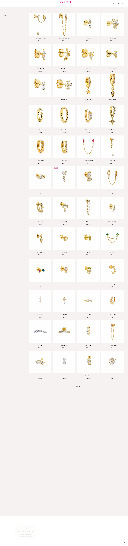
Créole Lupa (112, 284)
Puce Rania (64, 191)
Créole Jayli (64, 160)
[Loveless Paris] (64, 3)
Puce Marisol (40, 68)
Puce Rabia (64, 221)
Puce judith (40, 284)
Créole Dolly (88, 99)
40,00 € (88, 224)
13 (77, 387)
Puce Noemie (112, 375)
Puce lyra (64, 375)
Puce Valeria (40, 99)
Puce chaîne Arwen (112, 345)
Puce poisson (40, 191)
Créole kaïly (88, 129)
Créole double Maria (112, 191)
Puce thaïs (64, 252)
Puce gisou (64, 345)
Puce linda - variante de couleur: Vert (113, 258)
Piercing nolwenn (40, 375)
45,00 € (88, 163)
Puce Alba (88, 314)
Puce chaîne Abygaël (64, 38)
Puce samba (88, 284)
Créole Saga (88, 345)
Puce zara (64, 284)
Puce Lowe (40, 314)
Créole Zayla (40, 129)
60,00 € (40, 41)
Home (5, 11)
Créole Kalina (112, 99)
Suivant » (81, 387)
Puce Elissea (88, 375)
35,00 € (64, 41)
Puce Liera (64, 68)
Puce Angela (40, 345)
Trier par (31, 11)
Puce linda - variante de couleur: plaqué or (111, 258)
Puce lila (88, 252)
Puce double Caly (88, 160)
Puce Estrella (112, 68)
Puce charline (40, 252)
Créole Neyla (112, 129)
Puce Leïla (64, 99)
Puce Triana (88, 38)
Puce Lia (112, 160)
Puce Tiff (88, 191)
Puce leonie (64, 314)
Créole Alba (40, 221)
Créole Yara (64, 129)
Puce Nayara (112, 38)
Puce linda (112, 252)
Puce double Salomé (40, 38)
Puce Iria (88, 68)
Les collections (12, 11)
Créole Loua (112, 314)
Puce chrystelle (112, 221)
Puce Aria (88, 221)
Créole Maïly (40, 160)
